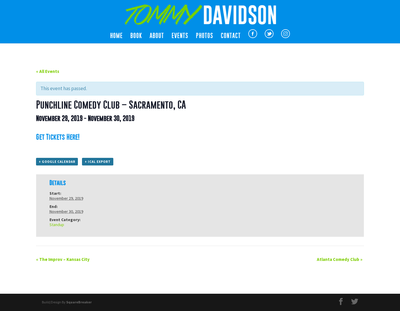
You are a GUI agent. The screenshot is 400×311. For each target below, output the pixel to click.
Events (180, 36)
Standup (56, 224)
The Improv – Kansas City (63, 259)
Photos (204, 36)
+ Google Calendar (57, 162)
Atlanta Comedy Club (340, 259)
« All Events (47, 71)
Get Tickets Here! (58, 137)
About (157, 36)
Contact (231, 36)
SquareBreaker (79, 302)
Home (116, 36)
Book (136, 36)
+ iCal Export (98, 162)
